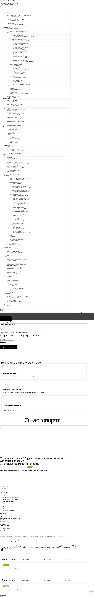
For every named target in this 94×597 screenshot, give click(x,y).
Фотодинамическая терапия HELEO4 (20, 57)
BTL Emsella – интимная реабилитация (15, 18)
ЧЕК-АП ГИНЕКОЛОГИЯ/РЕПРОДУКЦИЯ (15, 24)
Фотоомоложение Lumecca (18, 59)
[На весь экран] (2, 595)
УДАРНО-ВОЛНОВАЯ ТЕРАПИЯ (13, 149)
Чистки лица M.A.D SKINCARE (18, 80)
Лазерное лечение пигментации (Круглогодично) (17, 118)
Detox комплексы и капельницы (13, 96)
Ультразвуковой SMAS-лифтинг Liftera (20, 55)
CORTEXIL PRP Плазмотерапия (19, 65)
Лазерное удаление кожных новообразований (16, 109)
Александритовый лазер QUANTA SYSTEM (18, 31)
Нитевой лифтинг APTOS (17, 73)
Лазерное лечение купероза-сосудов (14, 120)
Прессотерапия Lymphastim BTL (16, 89)
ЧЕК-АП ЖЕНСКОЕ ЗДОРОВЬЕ (13, 26)
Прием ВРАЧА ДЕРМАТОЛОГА (13, 102)
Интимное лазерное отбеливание (14, 22)
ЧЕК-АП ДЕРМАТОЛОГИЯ (12, 136)
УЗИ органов (9, 128)
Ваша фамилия (25, 559)
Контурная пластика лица (17, 71)
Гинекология (6, 12)
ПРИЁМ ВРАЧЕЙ (7, 98)
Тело (8, 85)
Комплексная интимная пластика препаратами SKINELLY (19, 15)
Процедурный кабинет (11, 97)
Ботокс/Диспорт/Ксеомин (17, 75)
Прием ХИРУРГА (10, 106)
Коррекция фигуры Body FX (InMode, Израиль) (19, 93)
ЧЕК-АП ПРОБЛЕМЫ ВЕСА (12, 141)
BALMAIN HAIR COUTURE (12, 158)
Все (6, 332)
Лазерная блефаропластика (18, 52)
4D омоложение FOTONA (17, 35)
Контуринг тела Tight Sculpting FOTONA (20, 43)
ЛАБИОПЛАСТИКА (10, 23)
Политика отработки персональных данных (32, 536)
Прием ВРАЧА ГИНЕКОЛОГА (13, 101)
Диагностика (6, 126)
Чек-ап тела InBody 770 (11, 130)
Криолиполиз (12, 88)
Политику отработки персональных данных (39, 470)
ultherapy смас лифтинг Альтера (19, 53)
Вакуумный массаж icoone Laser (16, 90)
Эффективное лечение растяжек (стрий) (15, 113)
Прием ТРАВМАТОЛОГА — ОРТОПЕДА (14, 104)
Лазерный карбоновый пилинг (18, 83)
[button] (7, 2)
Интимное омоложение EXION (13, 20)
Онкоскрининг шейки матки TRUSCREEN (15, 19)
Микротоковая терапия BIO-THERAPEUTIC (21, 51)
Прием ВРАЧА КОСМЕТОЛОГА (13, 100)
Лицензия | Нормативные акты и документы (10, 536)
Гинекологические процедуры (13, 16)
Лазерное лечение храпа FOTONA (22, 40)
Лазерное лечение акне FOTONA (19, 37)
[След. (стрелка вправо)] (2, 596)
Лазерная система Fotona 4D (16, 33)
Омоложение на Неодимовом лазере (20, 63)
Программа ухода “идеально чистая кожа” (21, 84)
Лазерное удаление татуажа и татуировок (15, 121)
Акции (4, 154)
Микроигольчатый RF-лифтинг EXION (20, 47)
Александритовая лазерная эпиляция (15, 28)
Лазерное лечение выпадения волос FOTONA (22, 41)
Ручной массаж (13, 94)
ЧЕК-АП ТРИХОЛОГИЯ (11, 137)
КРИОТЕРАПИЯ (10, 146)
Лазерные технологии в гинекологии (14, 14)
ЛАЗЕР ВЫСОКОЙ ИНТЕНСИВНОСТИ (15, 150)
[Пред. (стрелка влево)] (0, 596)
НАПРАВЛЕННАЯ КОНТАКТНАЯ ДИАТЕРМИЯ (16, 153)
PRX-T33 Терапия (16, 81)
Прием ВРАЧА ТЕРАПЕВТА (12, 105)
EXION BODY (12, 87)
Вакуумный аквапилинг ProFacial (19, 77)
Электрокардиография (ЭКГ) (13, 132)
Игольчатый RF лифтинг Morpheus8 (19, 56)
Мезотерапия (15, 68)
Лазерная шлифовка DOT (17, 48)
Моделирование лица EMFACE (18, 49)
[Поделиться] (3, 595)
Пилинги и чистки (13, 76)
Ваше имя (4, 559)
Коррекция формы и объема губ (19, 69)
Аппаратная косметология (15, 45)
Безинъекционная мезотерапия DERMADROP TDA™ (23, 61)
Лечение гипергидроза (11, 124)
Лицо (8, 32)
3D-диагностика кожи (11, 133)
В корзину (3, 342)
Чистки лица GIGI (16, 79)
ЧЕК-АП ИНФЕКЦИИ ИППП (12, 142)
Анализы (8, 134)
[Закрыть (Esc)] (5, 595)
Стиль (4, 155)
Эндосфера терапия (14, 92)
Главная (2, 332)
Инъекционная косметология (16, 64)
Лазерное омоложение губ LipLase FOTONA (21, 39)
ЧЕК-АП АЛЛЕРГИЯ (11, 144)
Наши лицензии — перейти (10, 410)
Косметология (6, 27)
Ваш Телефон (47, 559)
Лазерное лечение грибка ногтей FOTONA (21, 44)
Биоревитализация (16, 67)
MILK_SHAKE (9, 157)
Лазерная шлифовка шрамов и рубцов (15, 122)
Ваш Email (67, 559)
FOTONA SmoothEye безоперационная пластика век (23, 36)
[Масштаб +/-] (0, 595)
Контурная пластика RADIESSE (19, 72)
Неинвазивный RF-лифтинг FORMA (19, 60)
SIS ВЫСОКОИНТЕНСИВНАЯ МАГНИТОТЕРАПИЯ (17, 147)
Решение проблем (7, 108)
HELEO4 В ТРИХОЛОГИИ (12, 117)
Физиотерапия (6, 145)
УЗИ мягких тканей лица (12, 129)
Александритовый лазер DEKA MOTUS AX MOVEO (20, 29)
